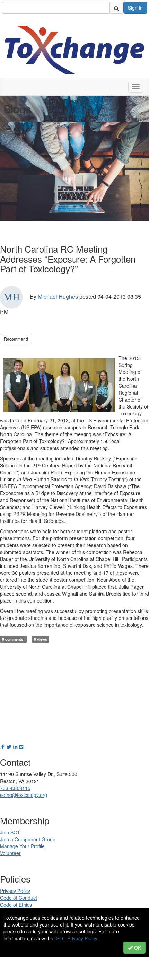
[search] (116, 8)
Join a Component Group (27, 839)
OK (137, 947)
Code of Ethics (16, 904)
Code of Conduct (18, 897)
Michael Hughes (58, 296)
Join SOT (10, 832)
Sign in (135, 7)
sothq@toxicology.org (23, 794)
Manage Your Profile (22, 846)
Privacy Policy (15, 890)
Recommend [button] (16, 339)
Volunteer (10, 853)
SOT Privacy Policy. (77, 938)
